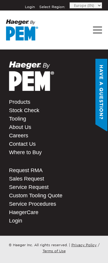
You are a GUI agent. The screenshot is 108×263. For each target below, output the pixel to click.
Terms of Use (54, 251)
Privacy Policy (84, 245)
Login (30, 7)
